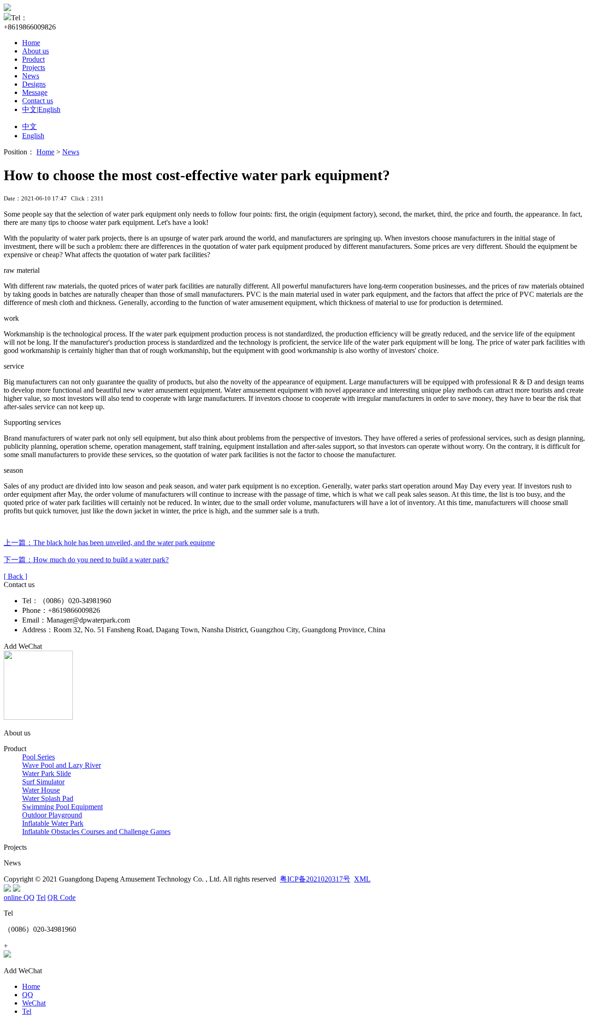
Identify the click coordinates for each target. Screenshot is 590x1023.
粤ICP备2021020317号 (315, 879)
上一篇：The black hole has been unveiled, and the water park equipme (109, 543)
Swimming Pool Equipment (62, 807)
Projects (33, 67)
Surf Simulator (43, 782)
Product (33, 59)
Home (31, 43)
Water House (41, 790)
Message (34, 92)
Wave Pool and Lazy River (61, 765)
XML (362, 879)
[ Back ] (15, 576)
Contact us (37, 101)
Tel (26, 1011)
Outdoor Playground (52, 815)
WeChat (34, 1003)
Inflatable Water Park (52, 823)
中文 (29, 109)
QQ (27, 995)
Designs (34, 84)
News (30, 76)
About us (35, 51)
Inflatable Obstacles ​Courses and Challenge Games (96, 831)
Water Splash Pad (47, 798)
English (49, 109)
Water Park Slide (46, 773)
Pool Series (38, 757)
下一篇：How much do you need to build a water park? (86, 560)
